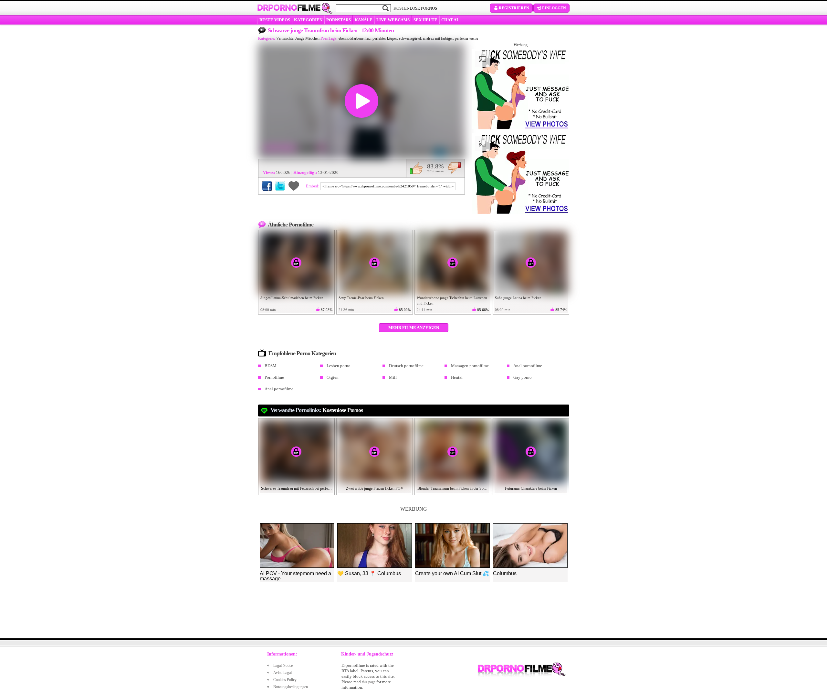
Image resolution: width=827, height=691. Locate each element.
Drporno (288, 8)
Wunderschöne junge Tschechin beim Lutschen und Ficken (452, 300)
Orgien (333, 377)
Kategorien (308, 19)
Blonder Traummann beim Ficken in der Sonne (452, 488)
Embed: (313, 186)
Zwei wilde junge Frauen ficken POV (374, 488)
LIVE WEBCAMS (393, 19)
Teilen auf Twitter (280, 186)
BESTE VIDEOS (274, 19)
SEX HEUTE (425, 19)
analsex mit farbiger (438, 38)
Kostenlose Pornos (342, 410)
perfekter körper (384, 38)
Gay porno (522, 377)
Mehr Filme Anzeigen (413, 327)
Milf (393, 377)
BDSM (271, 365)
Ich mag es (416, 168)
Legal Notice (283, 665)
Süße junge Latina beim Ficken (518, 298)
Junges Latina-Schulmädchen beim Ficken (291, 298)
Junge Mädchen (307, 38)
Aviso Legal (282, 672)
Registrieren (514, 8)
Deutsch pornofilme (406, 365)
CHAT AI (449, 19)
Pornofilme (274, 377)
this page (368, 682)
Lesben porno (339, 365)
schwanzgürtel (410, 38)
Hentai (457, 377)
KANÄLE (363, 19)
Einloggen (554, 8)
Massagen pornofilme (470, 365)
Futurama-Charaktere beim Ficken (531, 488)
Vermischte (284, 38)
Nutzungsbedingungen (290, 687)
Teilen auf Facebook (267, 186)
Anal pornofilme (527, 365)
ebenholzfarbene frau (355, 38)
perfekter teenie (466, 38)
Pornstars (338, 19)
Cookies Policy (285, 679)
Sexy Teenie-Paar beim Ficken (361, 298)
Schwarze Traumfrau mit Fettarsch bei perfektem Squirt (296, 488)
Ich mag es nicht (454, 168)
